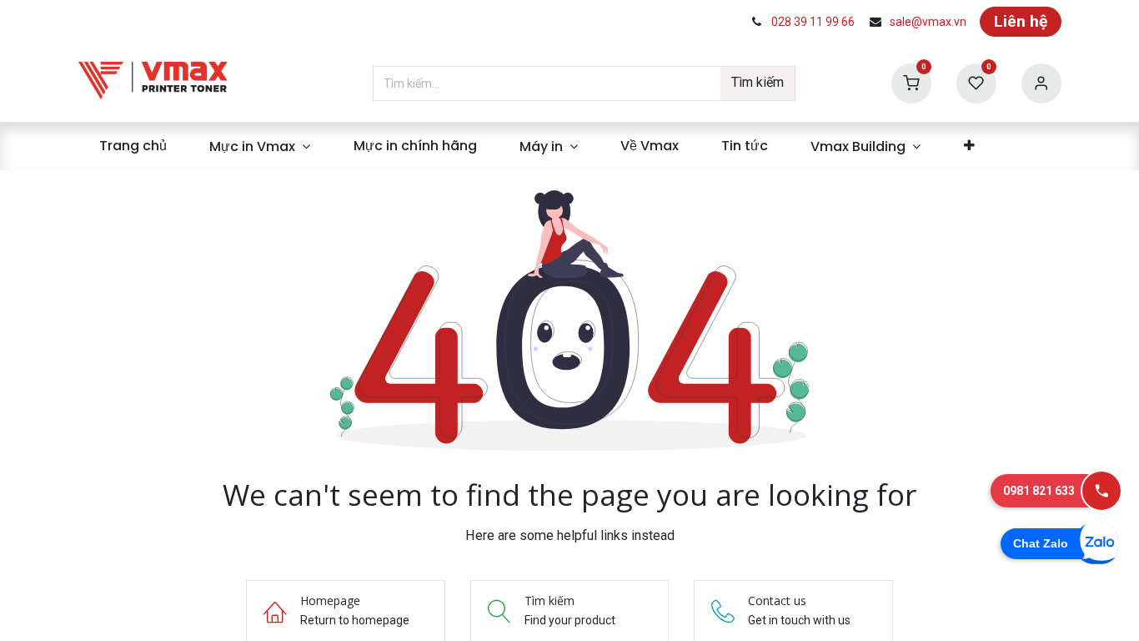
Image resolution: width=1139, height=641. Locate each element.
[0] (911, 82)
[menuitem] (133, 146)
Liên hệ (1020, 21)
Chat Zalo (1040, 543)
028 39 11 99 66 (813, 21)
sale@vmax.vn (928, 21)
